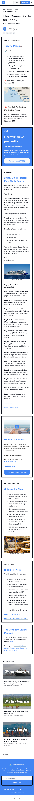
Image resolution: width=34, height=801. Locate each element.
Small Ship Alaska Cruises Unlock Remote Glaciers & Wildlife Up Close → (15, 648)
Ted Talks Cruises (7, 9)
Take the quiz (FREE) (17, 161)
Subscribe (25, 2)
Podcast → (13, 641)
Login (16, 2)
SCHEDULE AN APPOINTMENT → (11, 407)
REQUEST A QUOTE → (9, 403)
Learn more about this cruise (17, 472)
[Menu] (31, 2)
